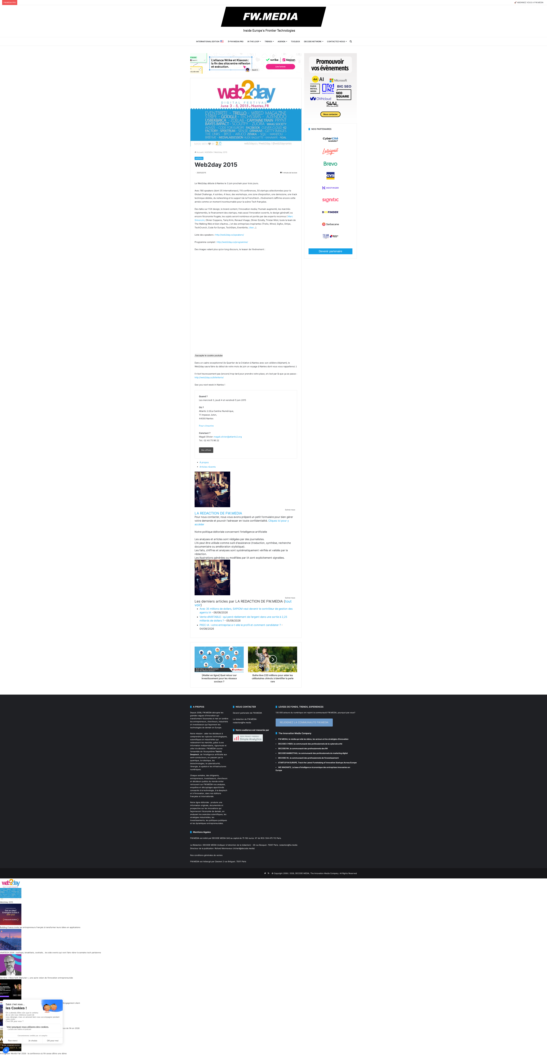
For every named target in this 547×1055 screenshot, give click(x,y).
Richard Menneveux (223, 848)
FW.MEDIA (207, 712)
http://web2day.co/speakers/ (229, 234)
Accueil (199, 152)
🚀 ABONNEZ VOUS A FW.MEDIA (528, 2)
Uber (251, 227)
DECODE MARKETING (288, 753)
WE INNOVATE (284, 767)
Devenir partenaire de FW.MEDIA (247, 713)
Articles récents (208, 466)
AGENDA (281, 41)
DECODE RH (283, 748)
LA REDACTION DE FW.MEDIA (218, 513)
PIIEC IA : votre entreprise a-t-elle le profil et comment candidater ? (240, 624)
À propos (204, 462)
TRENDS (268, 41)
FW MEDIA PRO (236, 41)
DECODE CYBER (285, 744)
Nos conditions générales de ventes (206, 855)
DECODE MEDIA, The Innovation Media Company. (317, 873)
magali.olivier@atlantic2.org (228, 436)
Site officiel (206, 450)
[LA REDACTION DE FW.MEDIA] (212, 506)
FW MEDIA (283, 739)
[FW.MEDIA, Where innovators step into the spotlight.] (273, 21)
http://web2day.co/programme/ (232, 242)
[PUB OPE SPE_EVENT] (330, 121)
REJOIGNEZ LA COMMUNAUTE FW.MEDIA (304, 722)
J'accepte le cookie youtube (209, 355)
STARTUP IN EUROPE (287, 762)
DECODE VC (283, 758)
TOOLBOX (295, 41)
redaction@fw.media (242, 722)
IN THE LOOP (253, 41)
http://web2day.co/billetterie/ (209, 377)
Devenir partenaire (330, 251)
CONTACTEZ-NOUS (336, 41)
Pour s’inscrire (206, 425)
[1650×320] (246, 63)
